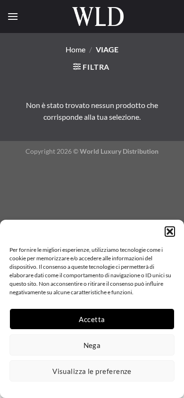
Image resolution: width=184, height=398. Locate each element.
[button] (170, 231)
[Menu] (12, 16)
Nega (92, 345)
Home (75, 49)
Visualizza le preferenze (92, 371)
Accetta (92, 319)
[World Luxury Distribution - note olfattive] (97, 16)
